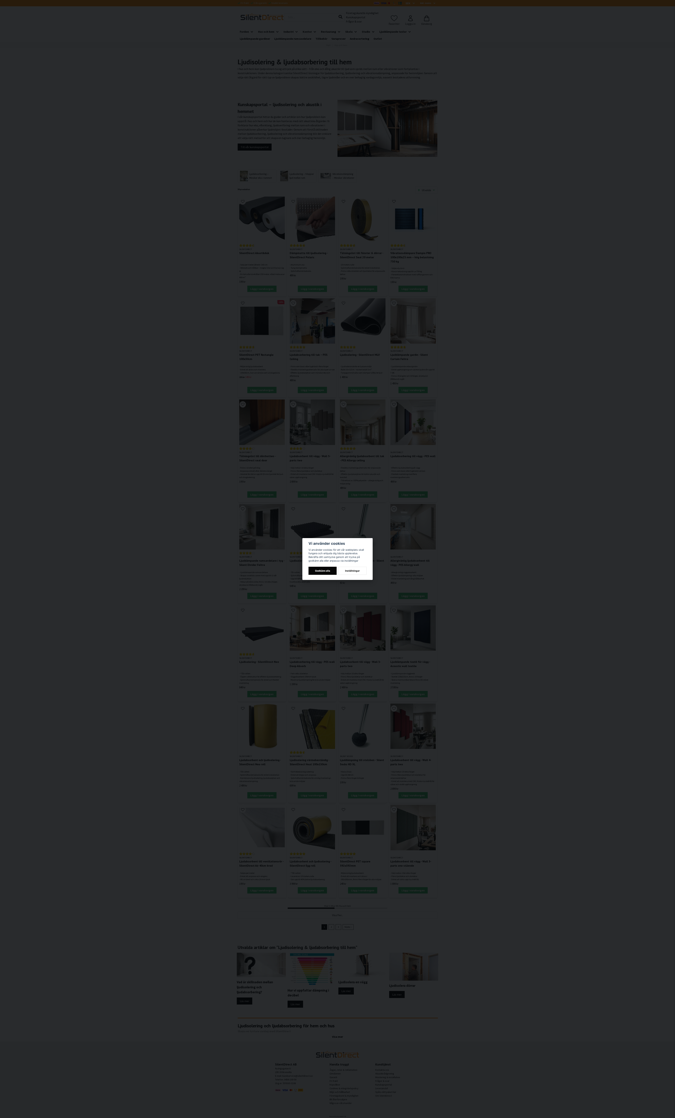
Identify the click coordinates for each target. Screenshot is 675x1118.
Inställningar (352, 570)
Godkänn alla (322, 570)
